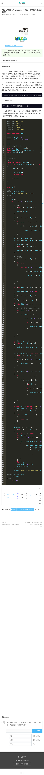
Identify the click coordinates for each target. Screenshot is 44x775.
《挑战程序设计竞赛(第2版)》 (25, 509)
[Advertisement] (23, 20)
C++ (31, 496)
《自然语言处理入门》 (22, 764)
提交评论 (37, 730)
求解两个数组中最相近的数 (10, 524)
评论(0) (34, 14)
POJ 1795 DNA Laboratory (14, 46)
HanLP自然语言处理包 (22, 760)
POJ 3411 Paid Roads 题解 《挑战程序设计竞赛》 (33, 523)
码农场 (22, 3)
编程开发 (8, 14)
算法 (14, 14)
